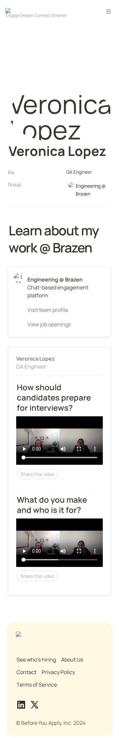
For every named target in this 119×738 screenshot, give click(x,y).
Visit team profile (47, 309)
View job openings (49, 324)
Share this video (37, 474)
